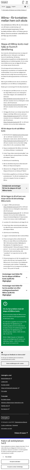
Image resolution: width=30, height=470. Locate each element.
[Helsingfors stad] (5, 417)
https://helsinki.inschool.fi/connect (14, 99)
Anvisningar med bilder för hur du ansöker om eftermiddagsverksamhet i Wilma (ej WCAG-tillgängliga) (12, 290)
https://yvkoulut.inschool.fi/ (12, 122)
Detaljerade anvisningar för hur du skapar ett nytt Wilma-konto (11, 188)
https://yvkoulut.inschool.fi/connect (14, 105)
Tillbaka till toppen (20, 433)
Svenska (8, 6)
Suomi (3, 6)
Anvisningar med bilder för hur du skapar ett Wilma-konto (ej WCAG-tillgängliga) (12, 277)
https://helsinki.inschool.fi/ (12, 116)
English (14, 6)
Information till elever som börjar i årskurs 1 (14, 10)
